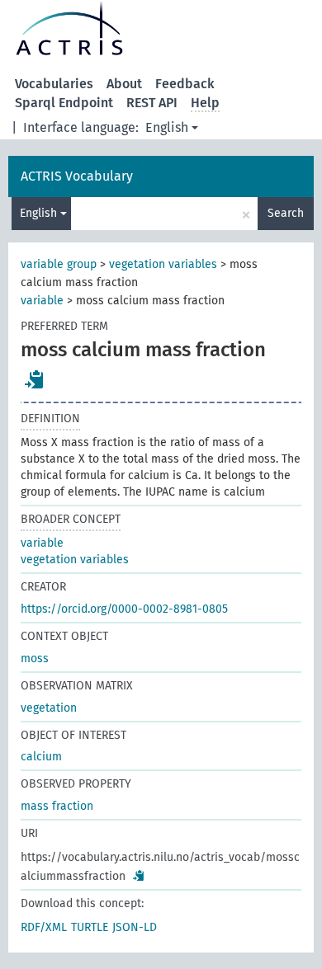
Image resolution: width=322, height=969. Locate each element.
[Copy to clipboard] (35, 379)
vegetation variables (163, 264)
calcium (41, 757)
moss (35, 658)
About (124, 84)
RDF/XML (44, 927)
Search (286, 213)
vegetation (49, 708)
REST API (152, 103)
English (166, 127)
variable (42, 301)
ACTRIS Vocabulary (77, 176)
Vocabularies (54, 84)
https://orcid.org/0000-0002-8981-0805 (124, 609)
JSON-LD (134, 927)
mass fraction (57, 806)
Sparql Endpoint (64, 103)
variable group (59, 264)
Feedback (185, 84)
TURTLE (89, 927)
